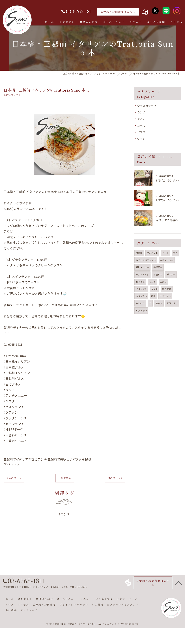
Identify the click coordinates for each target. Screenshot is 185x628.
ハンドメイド (142, 274)
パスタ (15, 464)
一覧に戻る (64, 478)
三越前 (163, 281)
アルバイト (152, 252)
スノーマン (165, 296)
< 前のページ (14, 478)
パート (165, 252)
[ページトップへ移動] (178, 582)
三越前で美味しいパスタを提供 (69, 459)
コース (141, 125)
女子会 (154, 288)
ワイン (141, 139)
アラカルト (172, 303)
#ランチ (64, 514)
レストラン (141, 310)
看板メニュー (142, 267)
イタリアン (141, 288)
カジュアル (141, 296)
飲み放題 (166, 288)
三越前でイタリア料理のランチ (25, 459)
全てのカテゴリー (148, 106)
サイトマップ (29, 610)
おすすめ (140, 281)
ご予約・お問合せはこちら (118, 11)
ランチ (7, 464)
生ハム (159, 303)
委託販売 (157, 267)
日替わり (157, 274)
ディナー (142, 119)
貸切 (153, 296)
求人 (175, 252)
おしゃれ (140, 303)
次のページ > (115, 478)
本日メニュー (166, 260)
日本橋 (139, 252)
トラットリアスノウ (146, 260)
